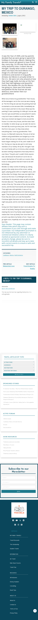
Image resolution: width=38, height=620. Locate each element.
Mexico (12, 255)
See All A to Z (19, 374)
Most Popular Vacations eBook (11, 450)
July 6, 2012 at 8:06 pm (8, 288)
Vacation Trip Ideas (10, 370)
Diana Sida (12, 16)
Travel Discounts (14, 540)
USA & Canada (7, 419)
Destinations (8, 368)
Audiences (7, 365)
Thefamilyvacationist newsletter (11, 442)
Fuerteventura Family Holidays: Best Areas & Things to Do (18, 394)
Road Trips (13, 590)
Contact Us (13, 604)
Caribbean (6, 255)
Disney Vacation (14, 582)
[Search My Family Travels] (33, 2)
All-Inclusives (13, 577)
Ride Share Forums (15, 563)
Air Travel (12, 559)
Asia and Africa (7, 427)
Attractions (8, 362)
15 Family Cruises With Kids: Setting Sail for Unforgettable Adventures (18, 403)
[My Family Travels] (19, 510)
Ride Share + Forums (8, 445)
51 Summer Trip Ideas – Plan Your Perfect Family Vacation (18, 389)
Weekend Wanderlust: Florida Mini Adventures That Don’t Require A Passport (18, 398)
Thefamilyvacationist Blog (10, 453)
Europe (5, 424)
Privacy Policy (13, 613)
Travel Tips (13, 567)
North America (18, 255)
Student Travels (14, 548)
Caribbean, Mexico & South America (12, 422)
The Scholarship (14, 544)
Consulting (13, 586)
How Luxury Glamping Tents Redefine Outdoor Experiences (18, 391)
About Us (12, 600)
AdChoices (14, 531)
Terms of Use (14, 609)
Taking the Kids (7, 448)
